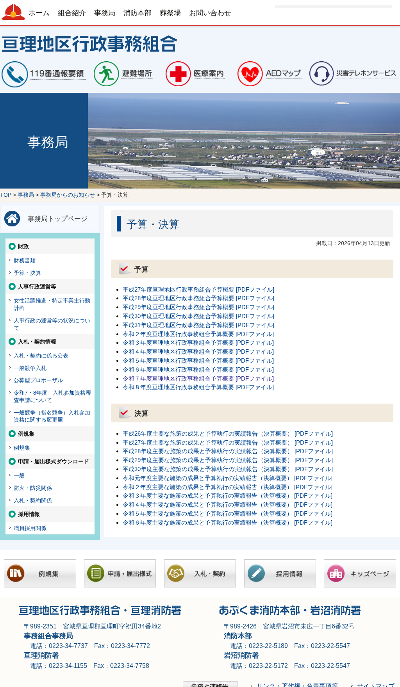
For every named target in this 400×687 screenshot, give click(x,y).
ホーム (39, 13)
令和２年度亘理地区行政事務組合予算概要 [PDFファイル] (198, 334)
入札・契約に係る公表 (41, 355)
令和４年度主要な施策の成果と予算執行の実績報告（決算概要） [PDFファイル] (227, 504)
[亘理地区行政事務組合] (200, 42)
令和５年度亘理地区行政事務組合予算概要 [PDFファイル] (198, 360)
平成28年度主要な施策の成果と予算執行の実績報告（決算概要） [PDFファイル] (228, 451)
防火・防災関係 (33, 488)
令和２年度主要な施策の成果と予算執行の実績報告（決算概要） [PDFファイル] (227, 487)
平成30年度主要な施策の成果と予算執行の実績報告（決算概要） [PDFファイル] (228, 469)
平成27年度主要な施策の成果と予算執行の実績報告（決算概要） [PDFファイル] (228, 442)
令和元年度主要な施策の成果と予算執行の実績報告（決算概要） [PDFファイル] (227, 478)
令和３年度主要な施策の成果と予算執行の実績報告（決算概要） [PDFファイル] (227, 495)
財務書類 (25, 260)
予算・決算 (27, 273)
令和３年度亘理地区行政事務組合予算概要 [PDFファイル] (198, 342)
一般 (19, 475)
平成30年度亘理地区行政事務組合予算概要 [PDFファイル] (198, 316)
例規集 (22, 448)
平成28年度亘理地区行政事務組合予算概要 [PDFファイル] (198, 298)
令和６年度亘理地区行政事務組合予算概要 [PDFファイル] (198, 369)
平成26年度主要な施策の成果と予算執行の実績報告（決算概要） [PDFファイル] (228, 433)
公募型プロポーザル (38, 380)
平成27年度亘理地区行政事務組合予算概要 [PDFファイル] (198, 289)
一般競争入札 (30, 368)
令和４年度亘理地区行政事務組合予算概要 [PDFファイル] (198, 351)
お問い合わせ (210, 13)
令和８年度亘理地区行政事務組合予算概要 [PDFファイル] (198, 387)
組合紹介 (72, 13)
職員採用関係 (30, 528)
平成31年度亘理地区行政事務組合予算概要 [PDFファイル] (198, 325)
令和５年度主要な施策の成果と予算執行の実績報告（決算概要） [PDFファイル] (227, 513)
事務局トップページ (58, 218)
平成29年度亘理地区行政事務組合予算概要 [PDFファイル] (198, 307)
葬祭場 (170, 13)
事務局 (104, 13)
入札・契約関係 (33, 500)
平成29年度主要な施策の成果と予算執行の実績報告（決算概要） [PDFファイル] (228, 460)
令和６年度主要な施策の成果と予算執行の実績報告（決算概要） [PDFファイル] (227, 522)
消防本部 (137, 13)
